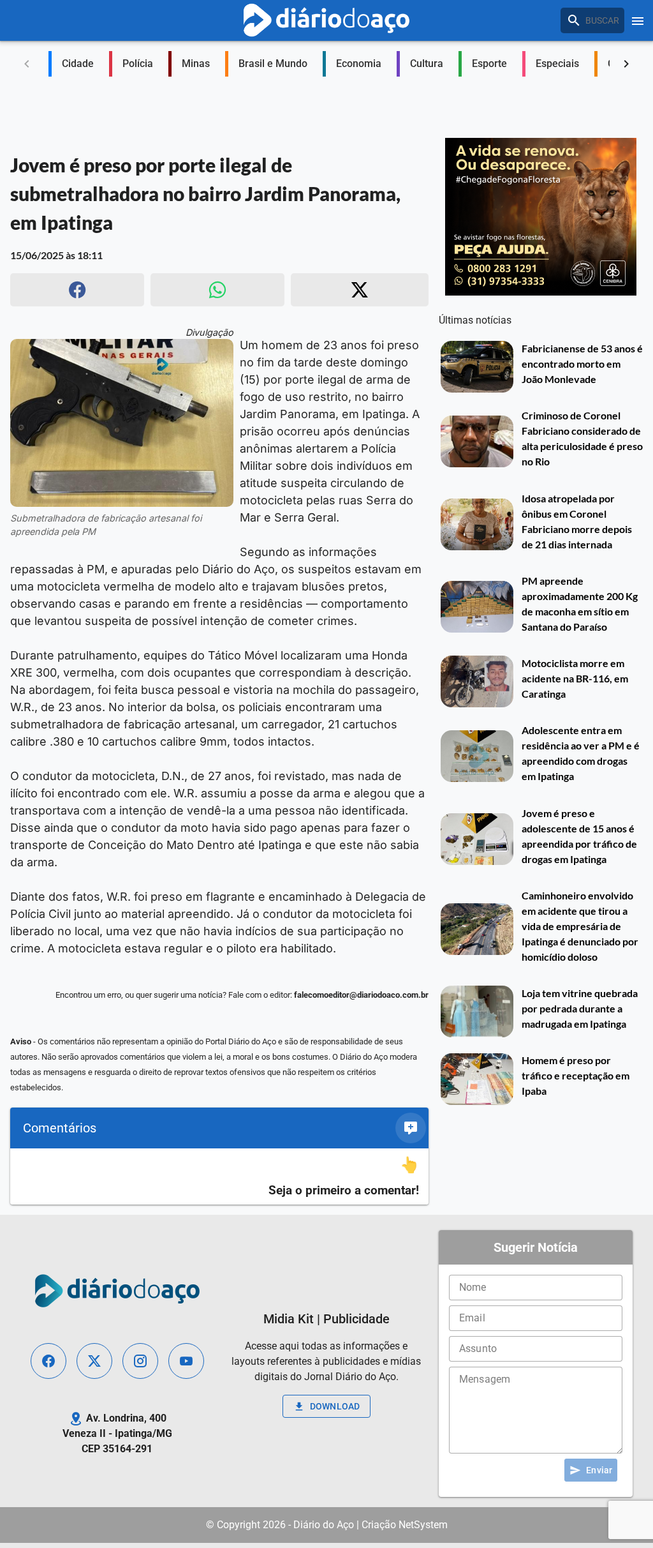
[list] (219, 1176)
